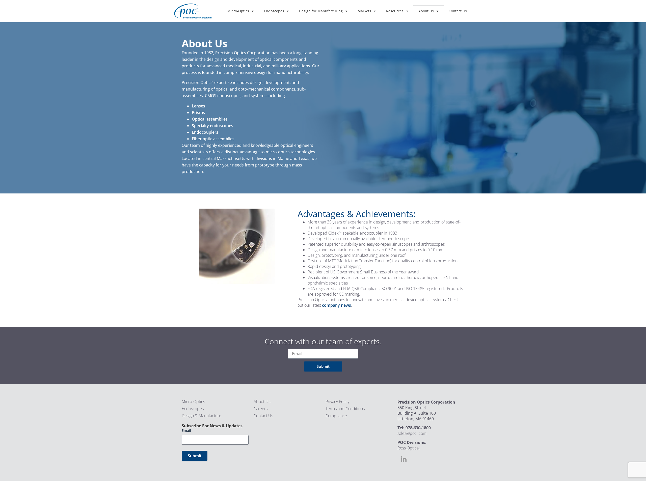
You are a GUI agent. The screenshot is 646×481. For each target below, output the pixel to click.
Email (186, 430)
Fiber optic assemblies (213, 139)
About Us (426, 11)
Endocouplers (205, 132)
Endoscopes (274, 11)
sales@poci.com (411, 433)
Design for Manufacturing (321, 11)
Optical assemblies (210, 119)
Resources (394, 11)
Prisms (198, 112)
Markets (364, 11)
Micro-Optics (238, 11)
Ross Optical (408, 448)
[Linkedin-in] (403, 459)
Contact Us (458, 11)
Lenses (198, 106)
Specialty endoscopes (212, 125)
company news (336, 305)
